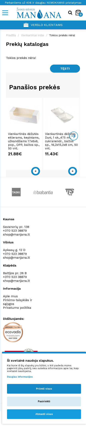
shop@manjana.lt (16, 234)
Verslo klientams (47, 25)
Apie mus (10, 296)
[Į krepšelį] (35, 171)
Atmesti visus (44, 414)
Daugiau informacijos (20, 376)
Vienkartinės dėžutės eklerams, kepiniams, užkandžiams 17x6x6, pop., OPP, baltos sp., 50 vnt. (24, 141)
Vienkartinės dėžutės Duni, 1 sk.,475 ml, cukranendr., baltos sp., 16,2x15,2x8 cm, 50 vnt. (61, 141)
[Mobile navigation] (5, 12)
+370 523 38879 (15, 231)
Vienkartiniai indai (32, 35)
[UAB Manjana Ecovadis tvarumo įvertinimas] (13, 332)
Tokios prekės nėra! (62, 35)
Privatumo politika (17, 308)
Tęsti (65, 68)
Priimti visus (44, 388)
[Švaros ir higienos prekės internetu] (35, 13)
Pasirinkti (44, 401)
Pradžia (11, 35)
